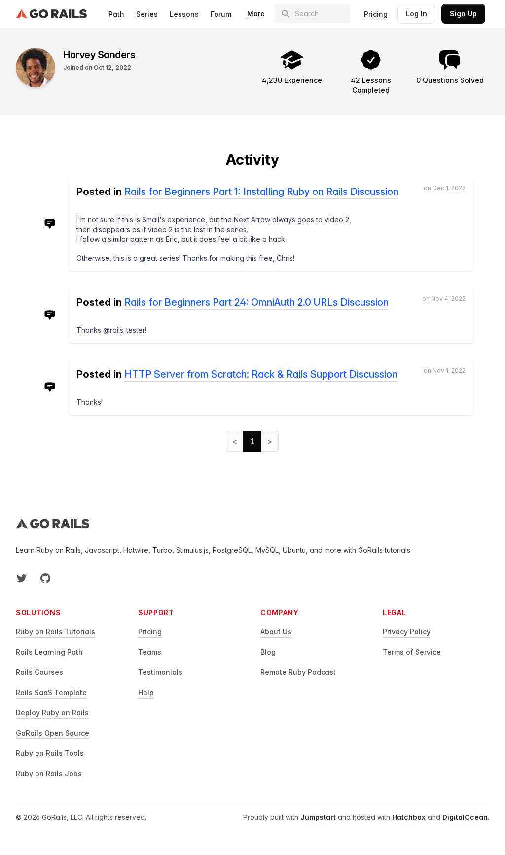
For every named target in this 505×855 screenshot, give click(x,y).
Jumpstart (318, 817)
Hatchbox (409, 817)
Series (147, 14)
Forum (221, 14)
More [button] (256, 13)
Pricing (376, 14)
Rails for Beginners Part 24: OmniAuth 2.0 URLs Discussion (256, 302)
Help (146, 692)
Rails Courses (39, 672)
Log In (416, 13)
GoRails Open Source (52, 733)
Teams (149, 652)
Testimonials (160, 672)
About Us (275, 631)
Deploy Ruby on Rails (52, 712)
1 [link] (252, 441)
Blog (268, 652)
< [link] (234, 441)
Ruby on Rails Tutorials (55, 631)
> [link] (269, 441)
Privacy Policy (407, 631)
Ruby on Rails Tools (50, 753)
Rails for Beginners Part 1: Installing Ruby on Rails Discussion (261, 191)
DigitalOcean (465, 817)
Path (116, 14)
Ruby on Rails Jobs (49, 773)
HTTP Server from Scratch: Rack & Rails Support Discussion (260, 374)
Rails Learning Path (49, 652)
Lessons (184, 14)
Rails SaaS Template (51, 692)
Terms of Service (412, 652)
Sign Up (463, 13)
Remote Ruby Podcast (298, 672)
